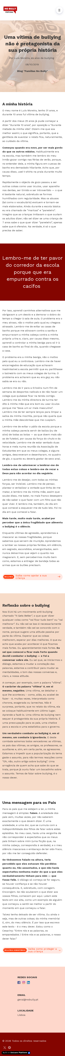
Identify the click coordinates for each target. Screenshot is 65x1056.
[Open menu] (59, 10)
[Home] (11, 10)
